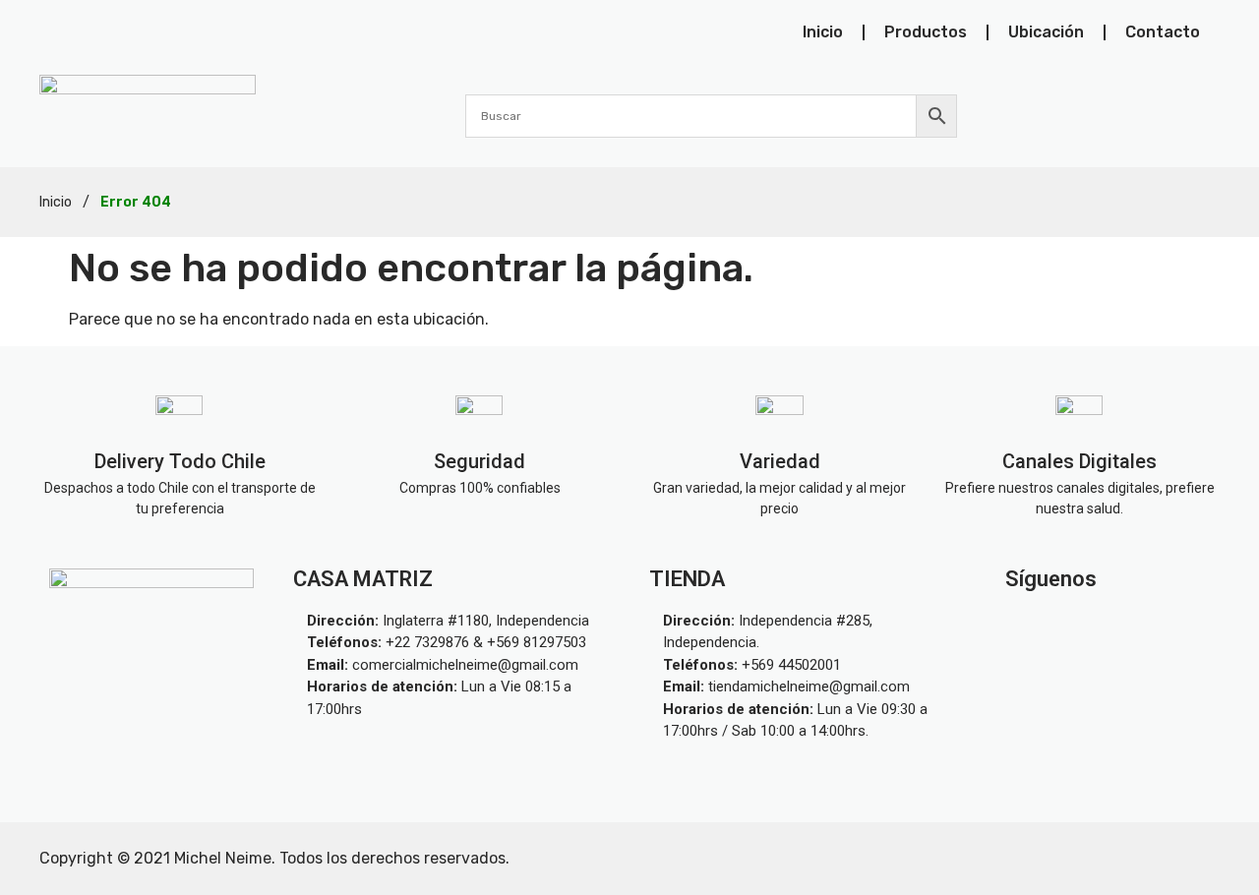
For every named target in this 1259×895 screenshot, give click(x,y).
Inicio (823, 32)
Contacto (1162, 32)
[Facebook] (1153, 625)
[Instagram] (1061, 625)
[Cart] (1208, 115)
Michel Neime (222, 858)
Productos (925, 32)
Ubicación (1046, 32)
